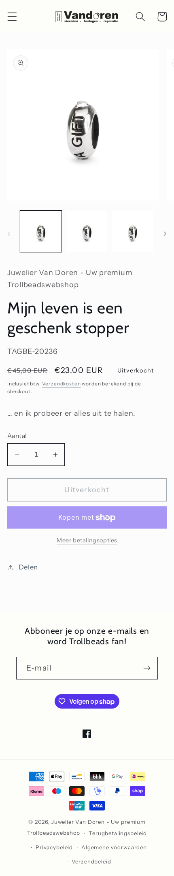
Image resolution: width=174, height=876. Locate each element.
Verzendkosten (61, 384)
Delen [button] (28, 567)
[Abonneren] (146, 668)
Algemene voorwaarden (114, 847)
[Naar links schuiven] (9, 234)
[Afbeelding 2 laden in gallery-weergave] (87, 231)
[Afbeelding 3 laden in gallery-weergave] (132, 231)
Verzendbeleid (91, 861)
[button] (12, 17)
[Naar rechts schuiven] (165, 234)
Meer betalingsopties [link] (87, 540)
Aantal (17, 436)
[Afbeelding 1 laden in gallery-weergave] (41, 231)
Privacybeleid (54, 847)
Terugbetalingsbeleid (118, 833)
